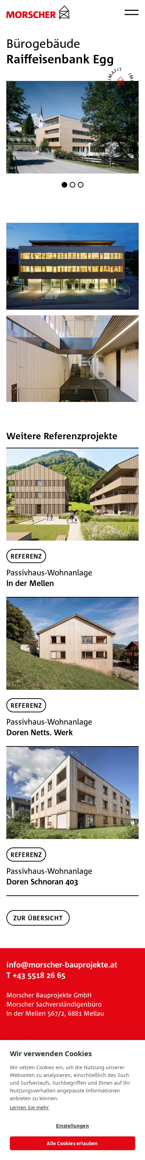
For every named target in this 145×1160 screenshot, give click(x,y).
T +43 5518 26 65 (35, 975)
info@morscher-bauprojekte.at (61, 964)
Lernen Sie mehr (29, 1107)
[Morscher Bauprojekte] (38, 12)
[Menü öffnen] (132, 12)
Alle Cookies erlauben (72, 1143)
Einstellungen (72, 1126)
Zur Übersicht (38, 918)
